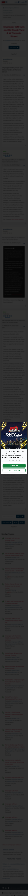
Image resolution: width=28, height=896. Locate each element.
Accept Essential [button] (14, 470)
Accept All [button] (14, 466)
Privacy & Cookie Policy (14, 460)
